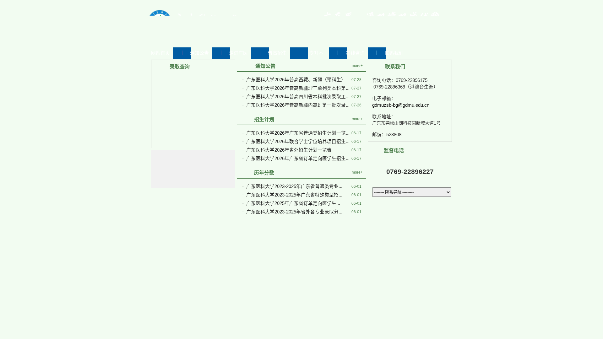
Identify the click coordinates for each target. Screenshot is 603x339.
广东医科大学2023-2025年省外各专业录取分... (294, 211)
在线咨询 (355, 53)
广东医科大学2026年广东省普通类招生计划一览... (298, 133)
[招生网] (220, 38)
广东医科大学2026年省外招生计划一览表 (289, 150)
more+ (357, 65)
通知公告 (199, 53)
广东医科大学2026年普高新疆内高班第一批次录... (298, 105)
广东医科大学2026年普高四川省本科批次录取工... (298, 96)
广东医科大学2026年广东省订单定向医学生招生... (298, 158)
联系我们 (394, 53)
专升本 (316, 53)
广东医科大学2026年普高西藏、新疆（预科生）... (298, 79)
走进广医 (238, 53)
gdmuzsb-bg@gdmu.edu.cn (400, 105)
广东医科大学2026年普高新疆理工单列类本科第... (298, 88)
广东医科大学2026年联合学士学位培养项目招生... (298, 141)
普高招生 (277, 53)
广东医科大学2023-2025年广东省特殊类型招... (294, 194)
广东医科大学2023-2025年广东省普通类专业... (294, 186)
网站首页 (160, 53)
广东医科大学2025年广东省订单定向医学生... (293, 203)
